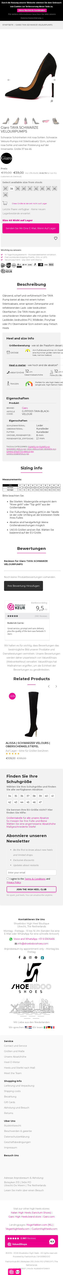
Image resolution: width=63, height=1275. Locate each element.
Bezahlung (10, 1096)
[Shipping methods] (11, 265)
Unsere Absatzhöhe (15, 1056)
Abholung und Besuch (16, 1107)
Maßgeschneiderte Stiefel (21, 826)
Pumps (33, 446)
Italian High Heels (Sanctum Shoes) (31, 1212)
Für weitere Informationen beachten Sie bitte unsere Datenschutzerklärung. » (32, 16)
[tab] (31, 285)
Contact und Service (15, 1045)
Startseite (7, 25)
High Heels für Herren (41, 449)
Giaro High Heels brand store (25, 1216)
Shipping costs (12, 1091)
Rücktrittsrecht (12, 1125)
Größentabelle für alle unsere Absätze (27, 818)
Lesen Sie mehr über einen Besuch (24, 1190)
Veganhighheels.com (18, 1228)
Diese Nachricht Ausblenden (32, 10)
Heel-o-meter (17, 365)
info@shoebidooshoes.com (33, 943)
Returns (8, 1113)
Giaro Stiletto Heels (20, 451)
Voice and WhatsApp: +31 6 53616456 (34, 939)
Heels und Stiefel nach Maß (19, 1067)
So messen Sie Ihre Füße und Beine (26, 821)
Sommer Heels (16, 449)
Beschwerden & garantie (18, 1131)
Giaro (25, 408)
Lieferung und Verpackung (19, 1085)
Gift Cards (9, 1102)
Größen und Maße (14, 1051)
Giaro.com (49, 1216)
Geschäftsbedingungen (17, 1142)
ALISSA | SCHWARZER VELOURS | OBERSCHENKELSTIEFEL (28, 745)
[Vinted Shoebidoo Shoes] (42, 958)
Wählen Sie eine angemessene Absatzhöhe (31, 823)
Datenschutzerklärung (16, 1136)
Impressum (10, 1147)
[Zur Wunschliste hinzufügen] (55, 239)
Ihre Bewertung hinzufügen (23, 585)
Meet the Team (13, 1073)
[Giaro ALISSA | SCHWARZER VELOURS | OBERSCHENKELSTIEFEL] (31, 714)
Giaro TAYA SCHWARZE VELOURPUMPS (34, 25)
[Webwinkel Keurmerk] (6, 271)
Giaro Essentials (17, 454)
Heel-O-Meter (12, 1062)
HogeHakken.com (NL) (39, 1224)
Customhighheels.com (44, 1228)
